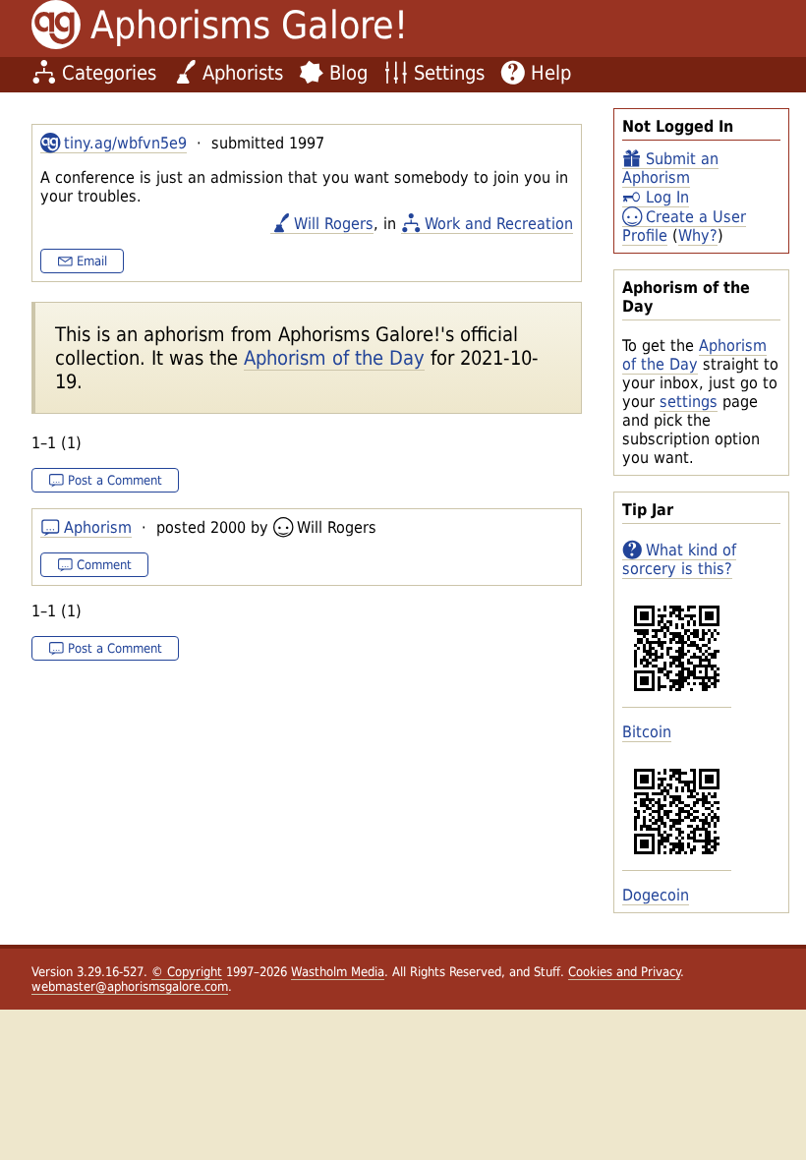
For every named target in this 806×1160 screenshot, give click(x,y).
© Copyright (186, 971)
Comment (104, 564)
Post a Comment (115, 480)
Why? (698, 235)
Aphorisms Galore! (249, 25)
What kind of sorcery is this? (679, 559)
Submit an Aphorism (670, 168)
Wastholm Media (337, 971)
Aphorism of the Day (694, 355)
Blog (348, 73)
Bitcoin (646, 732)
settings (689, 401)
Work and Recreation (499, 223)
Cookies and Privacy (624, 971)
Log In (667, 197)
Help (551, 73)
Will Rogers (334, 223)
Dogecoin (655, 895)
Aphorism (98, 527)
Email (92, 261)
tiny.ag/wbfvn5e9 (125, 143)
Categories (109, 73)
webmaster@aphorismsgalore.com (129, 986)
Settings (449, 73)
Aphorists (242, 73)
